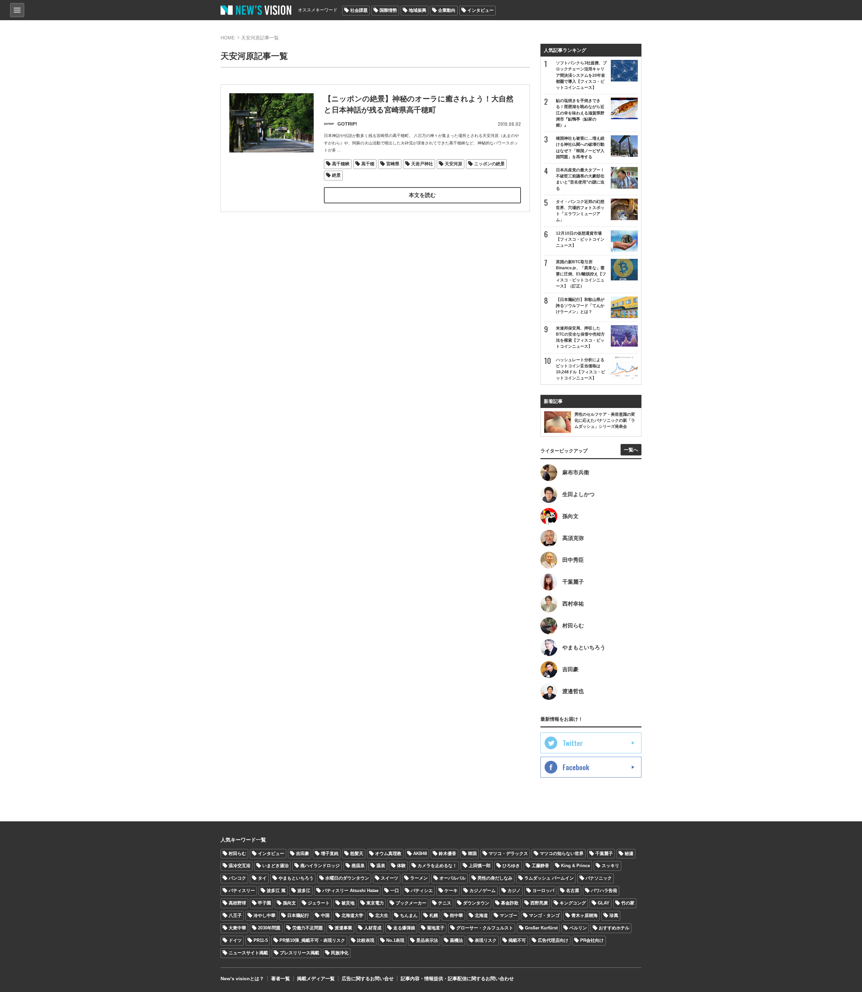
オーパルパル (452, 878)
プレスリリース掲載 (299, 952)
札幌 (433, 915)
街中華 (456, 915)
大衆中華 (237, 927)
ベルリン (578, 927)
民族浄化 (340, 952)
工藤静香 (540, 865)
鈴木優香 (447, 853)
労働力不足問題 (307, 927)
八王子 (235, 915)
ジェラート (319, 902)
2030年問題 (269, 927)
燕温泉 (358, 865)
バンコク (237, 878)
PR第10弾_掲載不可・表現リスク (312, 940)
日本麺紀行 (298, 915)
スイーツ (389, 878)
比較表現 (365, 940)
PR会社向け (592, 940)
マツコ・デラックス (508, 853)
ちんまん (409, 915)
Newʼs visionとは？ (242, 978)
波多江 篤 (276, 890)
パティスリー (242, 890)
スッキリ (610, 865)
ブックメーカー (411, 902)
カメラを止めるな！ (437, 865)
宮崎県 (392, 163)
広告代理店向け (553, 940)
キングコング (573, 902)
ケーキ (451, 890)
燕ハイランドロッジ (320, 865)
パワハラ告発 (604, 890)
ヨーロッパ (543, 890)
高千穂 (367, 163)
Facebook (576, 767)
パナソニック (599, 878)
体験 (401, 865)
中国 (325, 915)
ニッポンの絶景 (489, 163)
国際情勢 (388, 10)
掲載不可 (517, 940)
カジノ (514, 890)
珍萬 (613, 915)
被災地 (348, 902)
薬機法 (456, 940)
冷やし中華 (264, 915)
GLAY (603, 902)
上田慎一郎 (480, 865)
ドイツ (235, 940)
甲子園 (264, 902)
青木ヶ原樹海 (584, 915)
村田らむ (237, 853)
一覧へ (631, 449)
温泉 (380, 865)
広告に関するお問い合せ (368, 978)
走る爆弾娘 (404, 927)
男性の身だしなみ (494, 878)
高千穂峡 (341, 163)
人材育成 (373, 927)
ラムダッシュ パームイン (549, 878)
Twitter (573, 743)
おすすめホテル (614, 927)
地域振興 (417, 10)
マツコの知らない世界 (562, 853)
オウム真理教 (388, 853)
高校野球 (237, 902)
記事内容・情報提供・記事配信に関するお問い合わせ (457, 978)
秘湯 (629, 853)
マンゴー (508, 915)
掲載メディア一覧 (316, 978)
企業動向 (447, 10)
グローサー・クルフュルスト (484, 927)
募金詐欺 (510, 902)
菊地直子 (435, 927)
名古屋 (572, 890)
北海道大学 (352, 915)
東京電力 (375, 902)
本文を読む (422, 195)
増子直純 (329, 853)
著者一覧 (280, 978)
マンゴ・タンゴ (544, 915)
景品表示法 (427, 940)
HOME (228, 37)
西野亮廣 (539, 902)
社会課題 (359, 10)
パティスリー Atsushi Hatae (350, 890)
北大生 (381, 915)
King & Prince (575, 865)
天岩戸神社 (422, 163)
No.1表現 (395, 940)
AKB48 (420, 853)
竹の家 (627, 902)
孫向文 (289, 902)
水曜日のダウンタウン (347, 878)
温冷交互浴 (240, 865)
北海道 (481, 915)
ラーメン (419, 878)
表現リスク (486, 940)
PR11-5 (261, 940)
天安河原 (453, 163)
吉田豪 (302, 853)
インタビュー (480, 10)
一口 (394, 890)
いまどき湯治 (275, 865)
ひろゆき (511, 865)
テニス (444, 902)
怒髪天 (356, 853)
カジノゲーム (482, 890)
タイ (262, 878)
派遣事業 (343, 927)
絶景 (336, 175)
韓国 (472, 853)
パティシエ (422, 890)
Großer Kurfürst (541, 927)
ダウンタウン (476, 902)
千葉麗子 (604, 853)
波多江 (303, 890)
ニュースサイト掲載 (248, 952)
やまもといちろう (295, 878)
